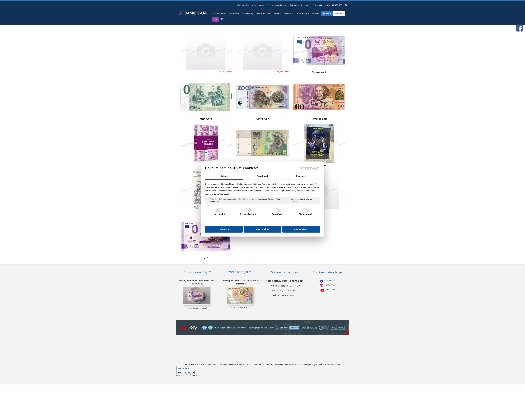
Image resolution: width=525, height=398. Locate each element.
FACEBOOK (331, 280)
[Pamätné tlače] (319, 96)
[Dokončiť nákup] (221, 19)
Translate (195, 375)
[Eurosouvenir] (319, 50)
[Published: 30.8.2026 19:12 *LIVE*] (196, 365)
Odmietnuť (224, 229)
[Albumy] (206, 143)
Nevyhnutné (219, 214)
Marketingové (305, 214)
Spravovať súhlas (333, 365)
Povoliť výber (262, 229)
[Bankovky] (262, 143)
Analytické (277, 214)
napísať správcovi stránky (284, 365)
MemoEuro (206, 118)
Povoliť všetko (301, 229)
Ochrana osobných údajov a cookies (301, 200)
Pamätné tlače (319, 118)
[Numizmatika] (319, 143)
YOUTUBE (330, 289)
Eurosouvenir (319, 72)
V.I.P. (205, 258)
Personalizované (248, 214)
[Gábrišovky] (262, 96)
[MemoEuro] (206, 96)
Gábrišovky (262, 118)
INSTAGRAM (330, 285)
